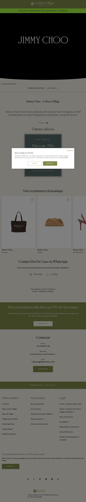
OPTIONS (34, 163)
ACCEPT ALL (50, 163)
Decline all (70, 150)
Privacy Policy (64, 157)
